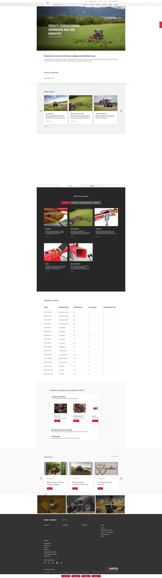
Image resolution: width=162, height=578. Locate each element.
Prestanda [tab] (65, 202)
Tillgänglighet (65, 572)
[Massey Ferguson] (47, 3)
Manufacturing (47, 543)
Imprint (59, 572)
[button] (45, 126)
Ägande (110, 4)
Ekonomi (103, 528)
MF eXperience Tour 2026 (50, 552)
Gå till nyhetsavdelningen (114, 456)
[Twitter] (49, 562)
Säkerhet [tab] (96, 202)
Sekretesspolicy (47, 572)
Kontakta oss (47, 545)
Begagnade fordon (105, 534)
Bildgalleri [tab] (92, 186)
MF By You (46, 549)
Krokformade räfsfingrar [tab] (86, 202)
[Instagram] (53, 562)
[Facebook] (45, 562)
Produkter (85, 4)
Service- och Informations (107, 532)
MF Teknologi (91, 4)
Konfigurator (105, 4)
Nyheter (46, 547)
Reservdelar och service (106, 530)
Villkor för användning (75, 572)
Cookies (54, 572)
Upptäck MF (116, 4)
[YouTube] (57, 562)
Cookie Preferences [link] (86, 572)
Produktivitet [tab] (75, 202)
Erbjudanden (98, 4)
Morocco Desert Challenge (50, 554)
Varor (102, 536)
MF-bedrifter (47, 556)
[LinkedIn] (61, 562)
